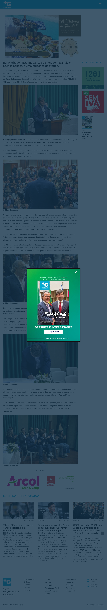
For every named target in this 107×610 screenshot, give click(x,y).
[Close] (76, 271)
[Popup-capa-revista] (53, 269)
